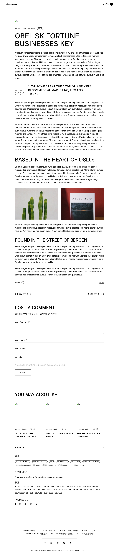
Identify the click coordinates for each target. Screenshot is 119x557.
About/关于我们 (29, 530)
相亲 (40, 492)
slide (49, 489)
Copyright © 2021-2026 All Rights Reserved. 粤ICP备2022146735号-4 (59, 551)
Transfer (67, 489)
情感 (31, 492)
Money (72, 486)
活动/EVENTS (75, 461)
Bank (22, 486)
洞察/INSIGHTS (62, 461)
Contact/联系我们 (48, 530)
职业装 (51, 492)
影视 (16, 492)
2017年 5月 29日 (82, 429)
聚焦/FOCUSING (49, 465)
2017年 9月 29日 (52, 429)
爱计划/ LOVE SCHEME (91, 461)
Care (27, 486)
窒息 (45, 492)
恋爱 (27, 492)
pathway (88, 486)
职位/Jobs (36, 465)
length (65, 486)
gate (53, 486)
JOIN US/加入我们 (89, 530)
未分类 (40, 28)
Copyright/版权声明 (69, 530)
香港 (60, 492)
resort (18, 489)
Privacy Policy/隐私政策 (36, 534)
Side (43, 489)
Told (60, 489)
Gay (58, 486)
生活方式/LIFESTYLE (23, 465)
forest (46, 486)
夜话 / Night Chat (23, 461)
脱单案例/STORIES (64, 465)
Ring (24, 489)
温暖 (36, 492)
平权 (97, 489)
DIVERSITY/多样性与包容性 (62, 534)
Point (101, 282)
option (80, 486)
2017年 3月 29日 (21, 28)
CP (32, 486)
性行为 (22, 492)
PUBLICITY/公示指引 (85, 534)
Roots (31, 489)
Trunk (75, 489)
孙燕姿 (92, 489)
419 (16, 486)
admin (31, 28)
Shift (37, 489)
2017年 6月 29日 (21, 429)
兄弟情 (86, 489)
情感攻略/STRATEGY (39, 461)
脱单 (56, 492)
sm (54, 489)
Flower (38, 486)
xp (81, 489)
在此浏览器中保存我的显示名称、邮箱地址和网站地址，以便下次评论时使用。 (41, 365)
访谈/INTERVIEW (79, 465)
